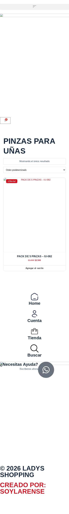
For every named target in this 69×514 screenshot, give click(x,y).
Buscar (34, 355)
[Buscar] (34, 348)
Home (34, 303)
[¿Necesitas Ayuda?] (46, 370)
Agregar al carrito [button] (35, 268)
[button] (34, 7)
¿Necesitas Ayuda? (19, 364)
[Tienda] (34, 331)
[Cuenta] (34, 314)
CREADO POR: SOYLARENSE (23, 488)
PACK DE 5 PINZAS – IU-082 (34, 256)
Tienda (34, 337)
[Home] (34, 297)
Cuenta (34, 320)
